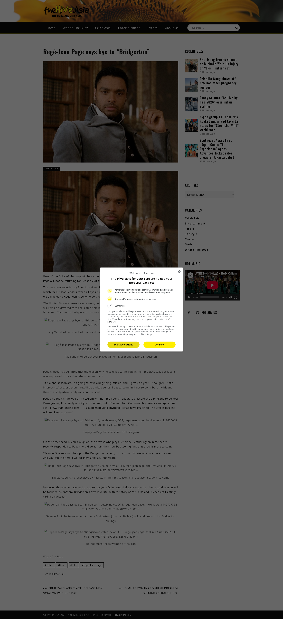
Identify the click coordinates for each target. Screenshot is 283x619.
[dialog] (141, 309)
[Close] (179, 271)
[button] (141, 306)
